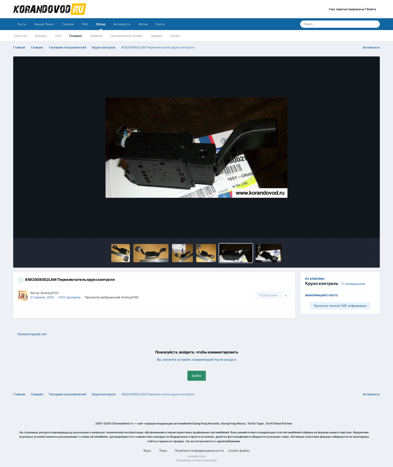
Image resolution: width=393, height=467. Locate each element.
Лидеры (156, 36)
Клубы (175, 36)
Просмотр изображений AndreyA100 (111, 297)
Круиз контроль (321, 283)
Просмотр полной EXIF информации (340, 305)
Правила (96, 36)
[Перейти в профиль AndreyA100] (23, 295)
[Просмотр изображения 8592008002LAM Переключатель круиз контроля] (120, 253)
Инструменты (358, 230)
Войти (196, 376)
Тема (163, 450)
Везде (360, 24)
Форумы (41, 36)
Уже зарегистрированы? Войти (353, 9)
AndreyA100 (49, 293)
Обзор (100, 24)
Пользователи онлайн (127, 36)
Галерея (75, 36)
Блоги (160, 24)
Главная (68, 24)
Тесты (21, 24)
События (20, 36)
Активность (122, 24)
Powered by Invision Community (196, 460)
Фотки (143, 24)
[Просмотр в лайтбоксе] (196, 147)
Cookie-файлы (239, 450)
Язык (147, 450)
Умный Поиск (44, 24)
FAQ (85, 24)
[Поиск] (375, 24)
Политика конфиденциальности (199, 450)
